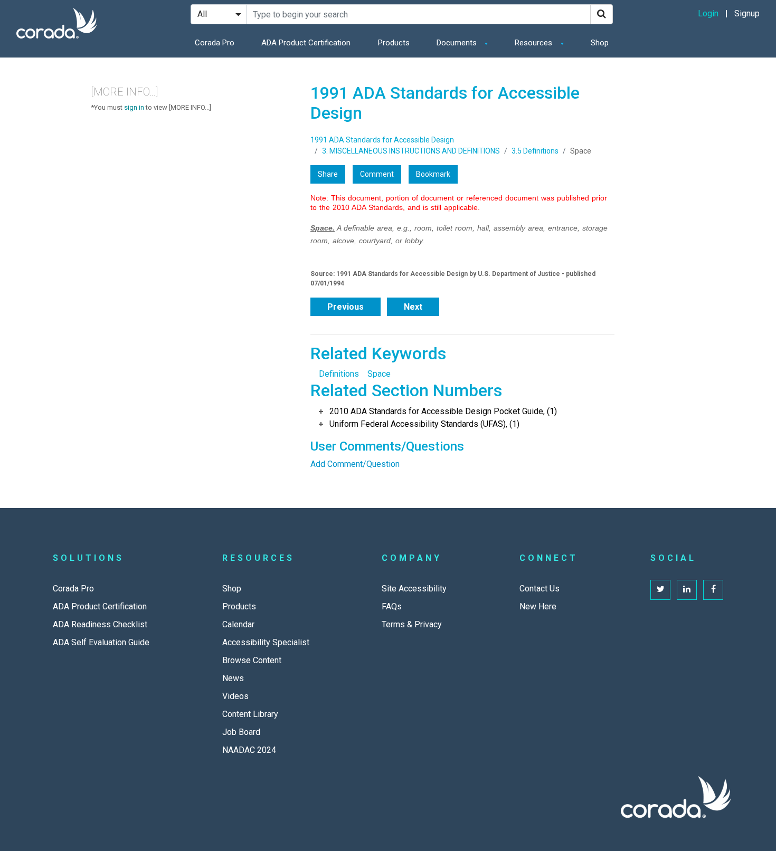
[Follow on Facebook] (713, 590)
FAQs (392, 606)
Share (328, 174)
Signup (747, 13)
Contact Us (539, 589)
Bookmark (433, 174)
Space (379, 374)
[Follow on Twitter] (660, 590)
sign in (134, 107)
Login (708, 13)
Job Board (241, 732)
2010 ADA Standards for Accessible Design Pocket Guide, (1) (443, 411)
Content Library (250, 714)
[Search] (601, 14)
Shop (600, 42)
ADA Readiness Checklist (100, 624)
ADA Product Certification (306, 42)
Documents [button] (458, 42)
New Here (537, 606)
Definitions (339, 374)
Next (413, 307)
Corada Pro (214, 42)
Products (394, 42)
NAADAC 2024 (249, 750)
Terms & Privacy (412, 624)
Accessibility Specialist (265, 642)
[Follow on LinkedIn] (687, 590)
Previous (345, 307)
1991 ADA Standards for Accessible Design (382, 140)
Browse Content (251, 660)
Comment (377, 174)
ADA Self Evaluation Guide (101, 642)
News (233, 678)
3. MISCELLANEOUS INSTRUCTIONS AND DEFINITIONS (411, 151)
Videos (235, 696)
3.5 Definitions (535, 151)
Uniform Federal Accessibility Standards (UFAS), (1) (424, 424)
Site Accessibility (414, 589)
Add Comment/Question (355, 464)
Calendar (238, 624)
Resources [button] (534, 42)
